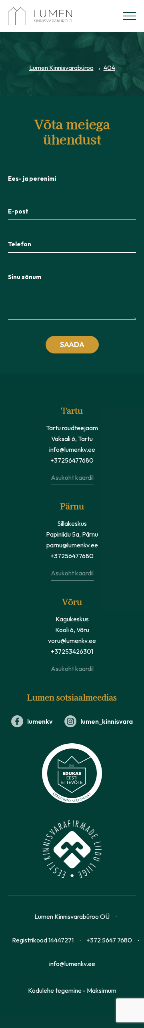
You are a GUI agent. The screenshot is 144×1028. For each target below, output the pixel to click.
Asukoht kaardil (72, 477)
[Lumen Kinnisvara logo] (48, 16)
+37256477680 (72, 460)
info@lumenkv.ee (72, 449)
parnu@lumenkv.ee (72, 545)
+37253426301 (72, 651)
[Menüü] (129, 16)
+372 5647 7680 (109, 940)
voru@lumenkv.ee (72, 641)
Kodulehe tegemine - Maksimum (72, 990)
